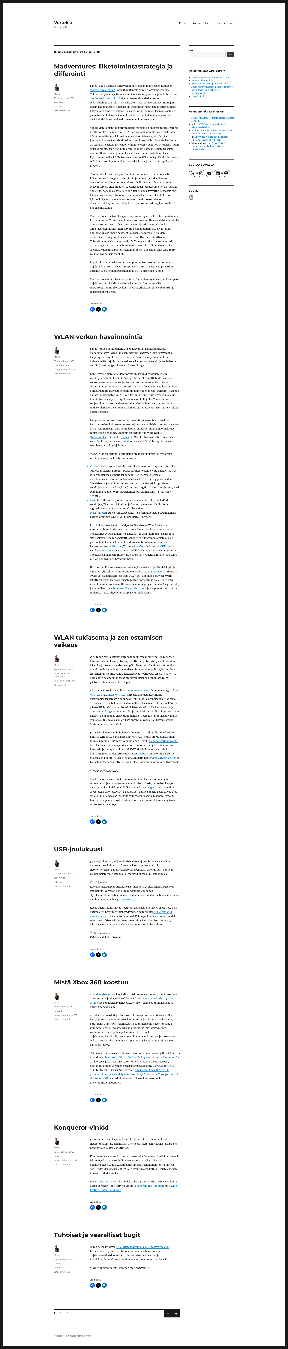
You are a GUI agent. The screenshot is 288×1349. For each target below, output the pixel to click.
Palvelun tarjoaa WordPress (78, 1336)
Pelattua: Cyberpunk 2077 (203, 80)
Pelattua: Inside (198, 96)
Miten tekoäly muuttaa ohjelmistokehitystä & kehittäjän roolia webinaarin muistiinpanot (211, 90)
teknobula (64, 365)
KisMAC (94, 466)
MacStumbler (98, 512)
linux (56, 673)
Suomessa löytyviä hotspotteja (131, 588)
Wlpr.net (117, 546)
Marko (57, 94)
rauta (65, 1015)
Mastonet (107, 550)
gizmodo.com (125, 899)
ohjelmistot (64, 369)
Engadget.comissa (153, 787)
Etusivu (183, 23)
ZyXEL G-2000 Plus (137, 690)
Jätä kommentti (62, 110)
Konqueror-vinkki (81, 1127)
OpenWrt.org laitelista (164, 757)
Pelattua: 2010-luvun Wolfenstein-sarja (210, 77)
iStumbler (96, 500)
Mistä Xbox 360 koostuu (91, 982)
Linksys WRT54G (115, 694)
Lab (207, 23)
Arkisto (196, 23)
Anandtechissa (99, 994)
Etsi (191, 50)
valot (60, 882)
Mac (219, 23)
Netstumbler (98, 437)
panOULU (161, 546)
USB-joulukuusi (78, 849)
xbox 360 (73, 1015)
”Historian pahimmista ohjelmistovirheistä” (142, 1246)
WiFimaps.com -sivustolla (149, 571)
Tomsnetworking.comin (104, 711)
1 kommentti (60, 685)
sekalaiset (59, 102)
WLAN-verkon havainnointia (98, 336)
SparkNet (139, 546)
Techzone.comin (161, 707)
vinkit (75, 1160)
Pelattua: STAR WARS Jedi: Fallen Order (209, 83)
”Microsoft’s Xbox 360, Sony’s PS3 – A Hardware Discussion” (140, 1057)
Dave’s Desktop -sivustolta (106, 1181)
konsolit (58, 1011)
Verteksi (63, 22)
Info (231, 23)
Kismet (125, 437)
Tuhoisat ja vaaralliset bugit (97, 1234)
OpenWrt (143, 753)
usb (56, 882)
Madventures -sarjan (102, 89)
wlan (73, 369)
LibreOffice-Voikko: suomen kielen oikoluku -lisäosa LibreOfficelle (208, 146)
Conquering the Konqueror (150, 1185)
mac (56, 365)
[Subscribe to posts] (191, 197)
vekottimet (59, 676)
